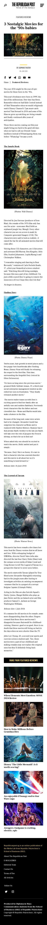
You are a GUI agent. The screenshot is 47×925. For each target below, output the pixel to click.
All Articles (8, 877)
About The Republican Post (15, 856)
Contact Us (8, 869)
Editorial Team (10, 865)
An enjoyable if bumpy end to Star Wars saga (21, 797)
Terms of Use (9, 873)
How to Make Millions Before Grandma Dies (19, 730)
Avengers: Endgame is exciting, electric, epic (20, 829)
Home (6, 82)
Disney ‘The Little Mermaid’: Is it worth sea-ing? (21, 766)
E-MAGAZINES (10, 860)
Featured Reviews (20, 82)
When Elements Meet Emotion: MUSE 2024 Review (23, 697)
